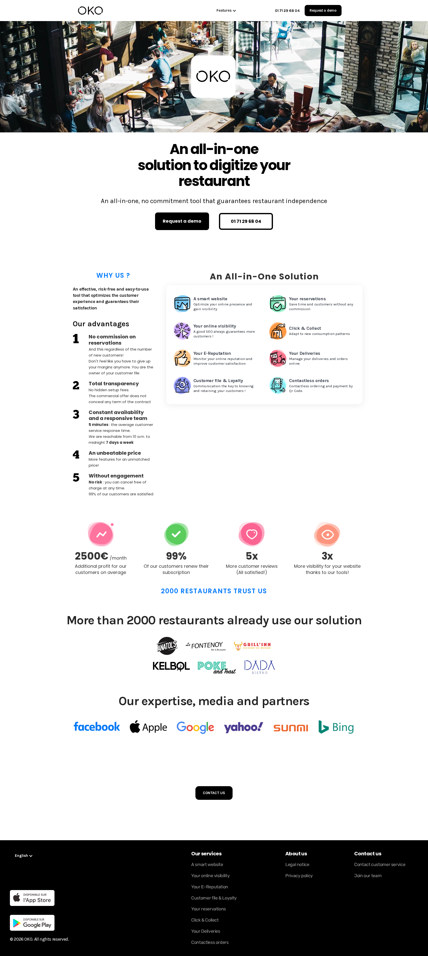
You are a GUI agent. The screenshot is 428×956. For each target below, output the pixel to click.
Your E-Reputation (209, 887)
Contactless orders (210, 942)
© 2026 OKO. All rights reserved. (39, 939)
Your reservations (208, 909)
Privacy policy (299, 875)
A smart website (207, 864)
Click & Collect (205, 920)
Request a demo (323, 10)
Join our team (367, 875)
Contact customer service (379, 864)
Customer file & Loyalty (214, 898)
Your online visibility (210, 875)
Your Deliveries (205, 931)
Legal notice (297, 864)
